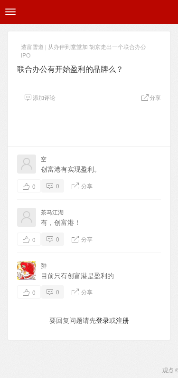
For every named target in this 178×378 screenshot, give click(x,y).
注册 (122, 320)
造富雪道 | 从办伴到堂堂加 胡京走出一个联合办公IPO (83, 47)
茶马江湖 (52, 212)
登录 (102, 320)
